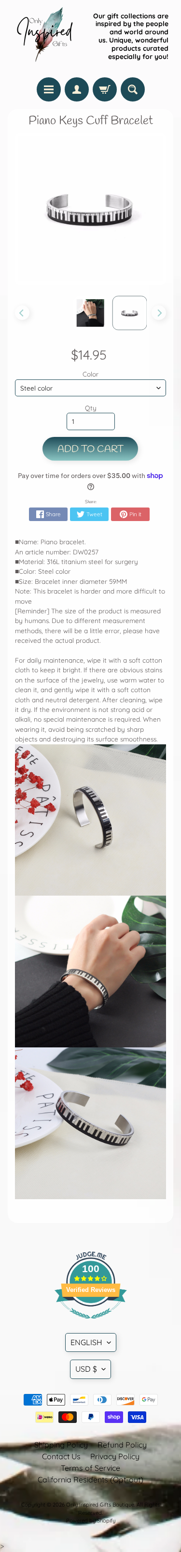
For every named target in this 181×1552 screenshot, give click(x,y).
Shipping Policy (61, 1445)
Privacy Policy (114, 1456)
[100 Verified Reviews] (91, 1323)
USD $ (86, 1369)
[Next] (159, 312)
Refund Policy (122, 1445)
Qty (91, 408)
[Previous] (22, 312)
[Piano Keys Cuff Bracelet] (90, 313)
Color (90, 374)
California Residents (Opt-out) (90, 1479)
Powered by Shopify (90, 1520)
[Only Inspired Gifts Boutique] (44, 36)
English (86, 1342)
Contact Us (61, 1456)
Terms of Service (90, 1468)
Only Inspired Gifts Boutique (100, 1504)
